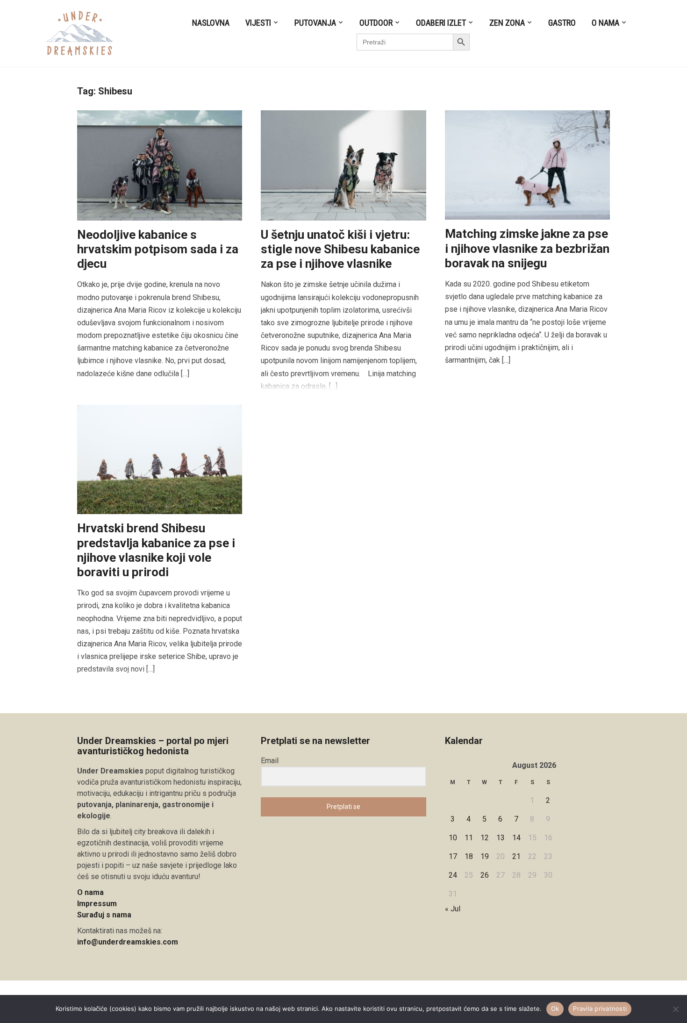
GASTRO (562, 23)
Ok (555, 1008)
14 (516, 837)
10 (453, 837)
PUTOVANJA (315, 23)
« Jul (452, 908)
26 (484, 875)
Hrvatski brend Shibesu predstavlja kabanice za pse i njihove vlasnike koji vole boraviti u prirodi (156, 550)
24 (453, 875)
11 (469, 837)
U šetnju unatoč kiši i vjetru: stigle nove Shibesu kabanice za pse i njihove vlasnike (340, 249)
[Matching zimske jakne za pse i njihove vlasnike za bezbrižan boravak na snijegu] (527, 164)
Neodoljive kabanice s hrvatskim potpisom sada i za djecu (157, 249)
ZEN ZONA (507, 23)
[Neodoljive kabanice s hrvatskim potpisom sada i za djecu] (159, 164)
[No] (675, 1009)
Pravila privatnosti (600, 1008)
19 (484, 856)
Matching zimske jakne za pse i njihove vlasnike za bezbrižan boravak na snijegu (527, 248)
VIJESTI (258, 23)
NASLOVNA (210, 23)
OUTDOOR (376, 23)
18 (469, 856)
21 (516, 856)
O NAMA (605, 23)
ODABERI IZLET (441, 23)
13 (500, 837)
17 (453, 856)
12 (484, 837)
